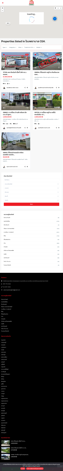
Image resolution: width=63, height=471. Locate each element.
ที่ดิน (5, 236)
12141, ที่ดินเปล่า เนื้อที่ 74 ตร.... (18, 441)
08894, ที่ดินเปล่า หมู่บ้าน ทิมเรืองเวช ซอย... (46, 73)
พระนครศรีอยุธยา (5, 374)
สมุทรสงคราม (4, 401)
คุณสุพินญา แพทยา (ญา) (12, 87)
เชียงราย (3, 425)
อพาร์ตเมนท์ (6, 258)
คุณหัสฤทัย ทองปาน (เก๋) (44, 127)
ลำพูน (2, 396)
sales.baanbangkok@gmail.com (11, 290)
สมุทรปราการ (4, 398)
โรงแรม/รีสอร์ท (7, 265)
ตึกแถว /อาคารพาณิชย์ (9, 228)
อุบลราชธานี (4, 423)
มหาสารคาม (4, 386)
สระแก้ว (3, 408)
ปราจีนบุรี (3, 372)
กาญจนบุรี (3, 342)
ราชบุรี (2, 393)
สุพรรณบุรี (4, 413)
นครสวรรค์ (4, 359)
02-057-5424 (6, 287)
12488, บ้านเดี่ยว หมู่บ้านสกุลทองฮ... (20, 454)
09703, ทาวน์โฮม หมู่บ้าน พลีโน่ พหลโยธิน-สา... (44, 113)
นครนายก (3, 352)
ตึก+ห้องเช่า (6, 225)
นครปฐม (3, 355)
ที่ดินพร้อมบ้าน (7, 239)
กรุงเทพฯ (3, 340)
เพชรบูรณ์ (3, 432)
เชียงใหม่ (3, 428)
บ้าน (5, 243)
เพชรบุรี (3, 430)
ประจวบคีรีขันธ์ (4, 369)
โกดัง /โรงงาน (7, 261)
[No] (61, 467)
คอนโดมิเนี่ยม (7, 221)
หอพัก (5, 254)
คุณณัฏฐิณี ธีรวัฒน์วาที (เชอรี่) (14, 127)
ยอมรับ (22, 468)
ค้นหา (31, 204)
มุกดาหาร (3, 389)
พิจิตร (2, 379)
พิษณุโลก (3, 381)
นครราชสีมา (4, 357)
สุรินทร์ (3, 415)
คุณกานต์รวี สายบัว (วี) (12, 166)
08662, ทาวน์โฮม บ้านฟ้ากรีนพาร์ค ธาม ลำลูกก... (15, 113)
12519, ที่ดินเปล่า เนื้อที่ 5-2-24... (18, 448)
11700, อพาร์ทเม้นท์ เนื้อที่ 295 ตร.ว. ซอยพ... (15, 73)
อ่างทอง (3, 420)
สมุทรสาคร (4, 403)
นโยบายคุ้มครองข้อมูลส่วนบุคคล (35, 468)
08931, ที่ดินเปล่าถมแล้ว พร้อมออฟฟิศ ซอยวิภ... (13, 153)
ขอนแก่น (3, 345)
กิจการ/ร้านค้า (7, 217)
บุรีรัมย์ (3, 364)
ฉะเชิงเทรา (3, 347)
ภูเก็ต (2, 384)
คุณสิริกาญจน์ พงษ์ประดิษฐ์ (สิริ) (45, 87)
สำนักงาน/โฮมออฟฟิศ (9, 250)
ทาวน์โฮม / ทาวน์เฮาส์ (8, 232)
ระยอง (2, 391)
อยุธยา (3, 418)
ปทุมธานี (3, 367)
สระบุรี (3, 406)
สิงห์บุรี (3, 411)
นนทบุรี (3, 362)
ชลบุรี (2, 350)
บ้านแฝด (6, 247)
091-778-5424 (7, 284)
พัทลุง (2, 376)
